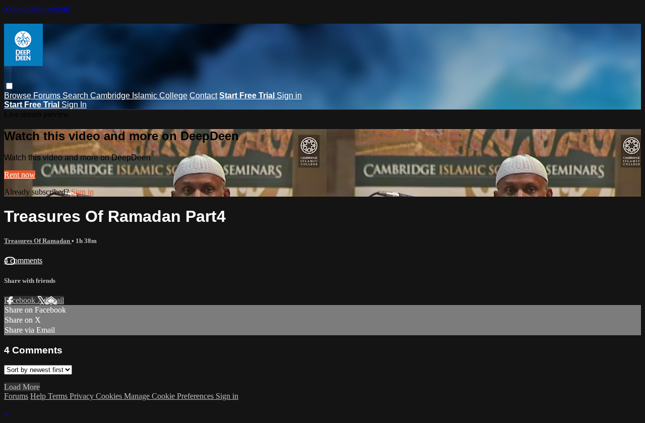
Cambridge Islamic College (138, 95)
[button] (9, 86)
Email (54, 300)
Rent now (19, 174)
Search (76, 95)
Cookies (110, 396)
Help (39, 396)
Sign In (74, 104)
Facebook (20, 300)
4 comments (23, 260)
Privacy (83, 396)
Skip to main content (37, 8)
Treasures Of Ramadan (38, 241)
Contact (203, 95)
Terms (59, 396)
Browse (18, 95)
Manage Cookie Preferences (170, 396)
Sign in (289, 95)
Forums (47, 95)
